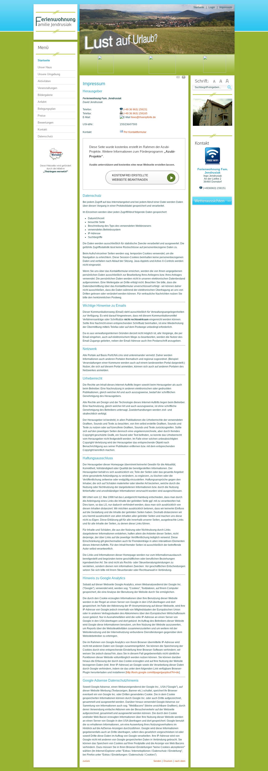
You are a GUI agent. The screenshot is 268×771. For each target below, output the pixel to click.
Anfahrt (42, 101)
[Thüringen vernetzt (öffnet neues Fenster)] (55, 172)
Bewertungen (45, 122)
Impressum (225, 7)
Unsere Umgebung (49, 74)
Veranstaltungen (47, 88)
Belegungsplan (46, 108)
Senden (157, 761)
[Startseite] (215, 54)
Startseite (198, 7)
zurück (86, 761)
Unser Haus (45, 67)
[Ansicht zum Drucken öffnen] (183, 77)
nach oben (180, 761)
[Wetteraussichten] (212, 205)
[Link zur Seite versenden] (177, 77)
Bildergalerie (45, 95)
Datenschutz (45, 136)
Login (212, 7)
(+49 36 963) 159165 (135, 113)
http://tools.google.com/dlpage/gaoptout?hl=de (152, 672)
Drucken (168, 761)
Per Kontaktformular (135, 132)
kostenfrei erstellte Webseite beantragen (130, 177)
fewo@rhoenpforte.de (143, 117)
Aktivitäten (44, 81)
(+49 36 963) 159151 (135, 109)
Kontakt (42, 129)
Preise (41, 115)
